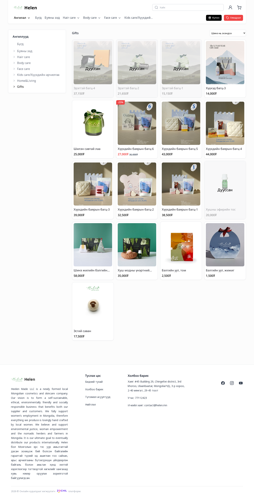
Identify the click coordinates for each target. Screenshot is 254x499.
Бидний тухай (94, 381)
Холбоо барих (94, 389)
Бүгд (38, 18)
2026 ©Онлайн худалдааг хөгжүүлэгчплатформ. (46, 491)
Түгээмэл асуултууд (97, 397)
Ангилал (20, 18)
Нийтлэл (90, 404)
